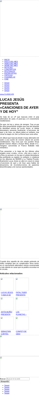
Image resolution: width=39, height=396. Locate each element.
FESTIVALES (9, 71)
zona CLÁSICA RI (7, 94)
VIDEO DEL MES (11, 63)
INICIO (7, 60)
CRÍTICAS (8, 75)
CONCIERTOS (10, 69)
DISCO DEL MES (11, 62)
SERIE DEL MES (11, 65)
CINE (6, 79)
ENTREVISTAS (10, 73)
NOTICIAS (8, 67)
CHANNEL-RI (9, 77)
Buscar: (3, 379)
